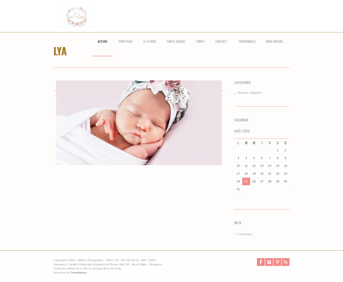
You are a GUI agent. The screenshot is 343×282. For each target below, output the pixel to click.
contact (221, 41)
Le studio (149, 41)
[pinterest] (277, 262)
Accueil (103, 41)
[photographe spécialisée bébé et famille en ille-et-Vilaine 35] (73, 22)
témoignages (247, 41)
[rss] (286, 262)
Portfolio (125, 41)
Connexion (245, 234)
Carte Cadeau (176, 41)
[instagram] (269, 262)
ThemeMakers (78, 272)
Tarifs (200, 41)
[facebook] (261, 262)
